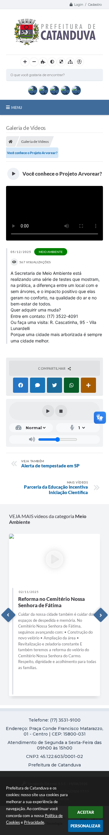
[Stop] (61, 411)
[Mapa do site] (70, 62)
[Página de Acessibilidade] (79, 62)
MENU (16, 107)
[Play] (48, 411)
